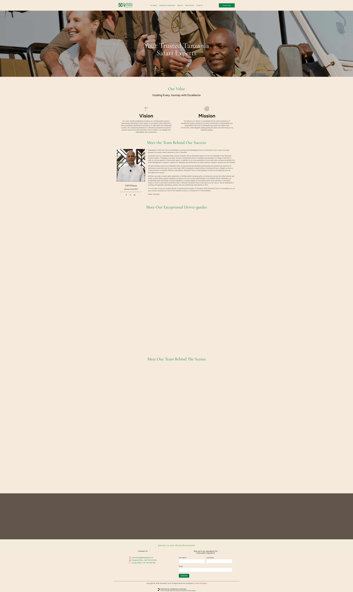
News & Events (189, 5)
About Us (180, 5)
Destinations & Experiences (167, 5)
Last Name (210, 558)
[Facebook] (126, 195)
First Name (182, 558)
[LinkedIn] (135, 195)
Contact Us (199, 5)
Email (181, 566)
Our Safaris (153, 5)
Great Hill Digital (201, 583)
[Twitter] (131, 195)
